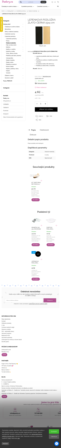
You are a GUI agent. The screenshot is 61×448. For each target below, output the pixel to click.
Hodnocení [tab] (44, 130)
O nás (3, 325)
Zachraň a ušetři (9, 78)
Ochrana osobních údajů (8, 327)
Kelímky (8, 47)
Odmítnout (54, 436)
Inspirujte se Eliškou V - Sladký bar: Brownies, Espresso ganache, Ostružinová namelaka (24, 393)
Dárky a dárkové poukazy (11, 31)
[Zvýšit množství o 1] (45, 104)
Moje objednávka (6, 319)
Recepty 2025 (5, 351)
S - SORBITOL (5, 384)
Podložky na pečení (11, 64)
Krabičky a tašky (10, 51)
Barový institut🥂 (6, 369)
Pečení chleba (10, 66)
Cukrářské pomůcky (10, 36)
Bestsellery (8, 29)
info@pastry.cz (7, 100)
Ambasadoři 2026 (6, 349)
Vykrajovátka (9, 58)
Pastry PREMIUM (7, 81)
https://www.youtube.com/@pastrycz (13, 117)
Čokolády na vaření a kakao (12, 26)
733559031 (6, 107)
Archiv (4, 354)
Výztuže (8, 73)
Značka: (39, 78)
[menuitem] (10, 6)
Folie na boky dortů (11, 45)
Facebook (5, 110)
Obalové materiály (11, 42)
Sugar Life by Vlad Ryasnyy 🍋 (10, 363)
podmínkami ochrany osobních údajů (38, 303)
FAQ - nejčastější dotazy (8, 331)
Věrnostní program (6, 333)
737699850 (6, 104)
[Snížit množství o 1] (37, 104)
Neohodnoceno (47, 76)
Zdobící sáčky (9, 62)
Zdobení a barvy (9, 75)
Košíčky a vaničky (11, 49)
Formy (7, 40)
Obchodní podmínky (7, 337)
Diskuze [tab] (33, 135)
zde (18, 438)
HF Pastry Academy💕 (7, 365)
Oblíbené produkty (6, 323)
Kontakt (4, 321)
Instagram (5, 113)
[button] (56, 443)
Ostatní (8, 70)
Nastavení (5, 443)
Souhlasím (54, 431)
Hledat (43, 2)
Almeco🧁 (4, 367)
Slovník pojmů (5, 341)
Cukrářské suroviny (10, 34)
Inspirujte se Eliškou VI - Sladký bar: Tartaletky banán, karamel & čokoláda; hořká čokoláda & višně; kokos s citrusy (29, 391)
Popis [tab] (33, 130)
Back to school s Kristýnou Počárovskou (12, 386)
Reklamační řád (6, 335)
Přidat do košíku (46, 109)
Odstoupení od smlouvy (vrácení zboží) (12, 339)
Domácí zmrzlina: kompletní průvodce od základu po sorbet (17, 388)
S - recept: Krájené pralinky (9, 382)
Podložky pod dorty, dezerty (13, 55)
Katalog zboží (6, 24)
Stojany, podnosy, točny (12, 68)
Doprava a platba (6, 329)
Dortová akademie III (7, 380)
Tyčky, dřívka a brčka (11, 53)
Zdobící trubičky (10, 60)
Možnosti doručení (42, 83)
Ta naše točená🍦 (6, 372)
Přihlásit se (50, 300)
